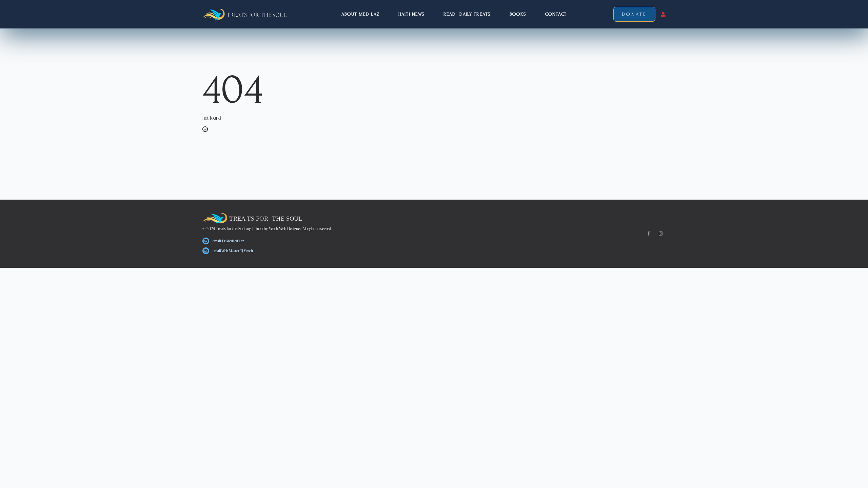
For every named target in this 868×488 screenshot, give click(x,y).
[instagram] (661, 233)
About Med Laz (360, 14)
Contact (556, 14)
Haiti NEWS (411, 14)
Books (518, 14)
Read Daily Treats (467, 14)
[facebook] (648, 233)
